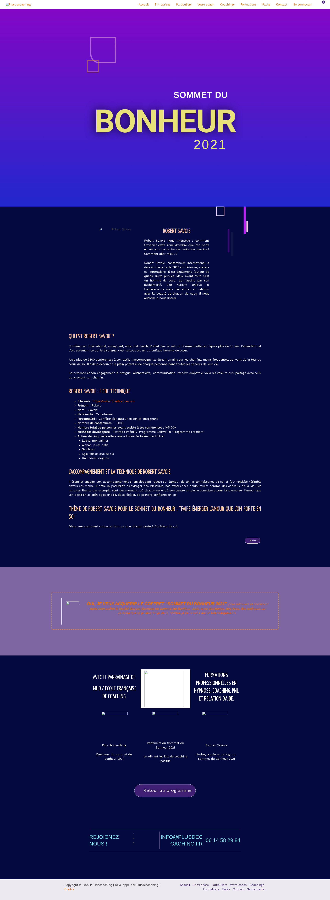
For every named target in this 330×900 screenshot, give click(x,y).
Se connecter (302, 4)
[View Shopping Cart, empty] (321, 4)
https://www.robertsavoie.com (113, 401)
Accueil (144, 4)
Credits (69, 889)
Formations (248, 4)
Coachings (227, 4)
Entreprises (162, 4)
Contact (281, 4)
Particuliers (184, 4)
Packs (266, 4)
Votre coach (205, 4)
